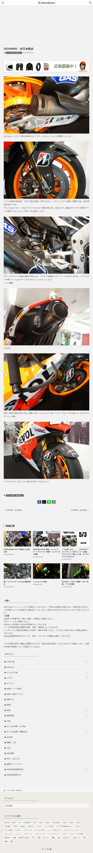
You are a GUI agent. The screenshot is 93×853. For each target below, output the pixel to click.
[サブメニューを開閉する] (86, 661)
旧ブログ (46, 837)
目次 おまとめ (13, 759)
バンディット (27, 834)
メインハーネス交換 (76, 834)
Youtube (22, 826)
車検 (6, 841)
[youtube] (51, 849)
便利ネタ (10, 699)
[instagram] (48, 849)
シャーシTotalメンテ (54, 830)
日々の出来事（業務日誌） (13, 52)
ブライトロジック (54, 834)
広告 (9, 721)
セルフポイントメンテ (71, 830)
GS (19, 822)
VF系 (15, 826)
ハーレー (18, 834)
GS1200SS (27, 822)
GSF (35, 822)
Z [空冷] (30, 826)
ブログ (9, 678)
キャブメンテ (27, 830)
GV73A (78, 822)
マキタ (64, 834)
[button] (39, 502)
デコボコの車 (12, 672)
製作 (84, 837)
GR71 (14, 822)
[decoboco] (46, 2)
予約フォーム (9, 621)
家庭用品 (10, 716)
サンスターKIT (40, 830)
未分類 (9, 737)
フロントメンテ (40, 834)
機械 (53, 837)
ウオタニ (78, 826)
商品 (9, 710)
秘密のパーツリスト (15, 764)
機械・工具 (11, 742)
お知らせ (10, 667)
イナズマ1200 (48, 826)
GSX (40, 822)
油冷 (58, 837)
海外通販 (10, 753)
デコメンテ (8, 834)
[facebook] (42, 849)
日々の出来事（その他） (17, 726)
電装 (11, 841)
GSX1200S (56, 822)
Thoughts (8, 826)
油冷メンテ (77, 837)
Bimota (7, 822)
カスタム (18, 830)
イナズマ (39, 826)
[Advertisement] (46, 22)
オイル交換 (8, 830)
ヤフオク (10, 683)
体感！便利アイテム (15, 694)
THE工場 (10, 662)
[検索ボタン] (90, 2)
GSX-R (47, 822)
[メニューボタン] (2, 2)
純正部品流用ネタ (14, 775)
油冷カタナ (66, 837)
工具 (33, 837)
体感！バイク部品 (14, 689)
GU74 (71, 822)
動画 (9, 705)
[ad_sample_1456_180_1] (46, 71)
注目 (9, 748)
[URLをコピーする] (54, 502)
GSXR (65, 822)
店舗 (38, 837)
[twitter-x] (45, 849)
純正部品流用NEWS (15, 769)
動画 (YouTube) (24, 837)
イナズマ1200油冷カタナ (64, 826)
